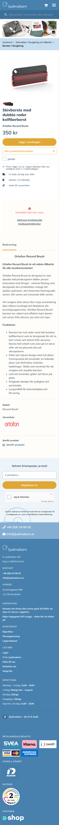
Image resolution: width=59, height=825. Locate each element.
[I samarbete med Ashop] (13, 818)
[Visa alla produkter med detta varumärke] (29, 424)
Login (5, 652)
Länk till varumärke (19, 185)
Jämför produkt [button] (15, 444)
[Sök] (6, 14)
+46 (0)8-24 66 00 (18, 527)
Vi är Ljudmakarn (12, 657)
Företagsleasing (11, 636)
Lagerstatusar (10, 640)
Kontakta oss (9, 666)
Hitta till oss (9, 661)
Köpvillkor (8, 631)
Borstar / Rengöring (13, 45)
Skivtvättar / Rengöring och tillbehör (34, 42)
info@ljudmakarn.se (20, 534)
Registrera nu (29, 485)
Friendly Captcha (47, 501)
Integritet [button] (7, 671)
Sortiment (7, 42)
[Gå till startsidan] (15, 5)
